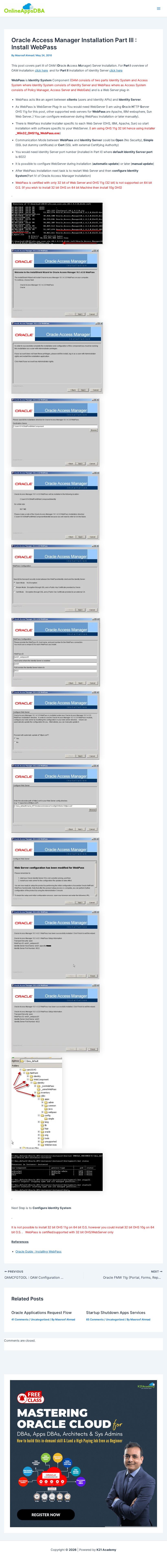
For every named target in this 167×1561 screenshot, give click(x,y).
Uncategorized (40, 1319)
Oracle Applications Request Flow (41, 1312)
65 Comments (95, 1319)
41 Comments (20, 1319)
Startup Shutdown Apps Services (115, 1312)
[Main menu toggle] (158, 8)
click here (41, 70)
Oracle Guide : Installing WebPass (38, 1251)
